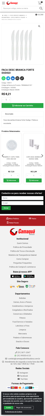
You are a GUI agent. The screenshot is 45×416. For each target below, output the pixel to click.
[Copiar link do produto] (22, 78)
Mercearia (22, 334)
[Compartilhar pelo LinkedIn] (13, 78)
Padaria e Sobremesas (22, 338)
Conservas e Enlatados (22, 314)
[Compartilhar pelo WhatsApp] (4, 78)
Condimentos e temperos (22, 306)
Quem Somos (22, 243)
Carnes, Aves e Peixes (22, 302)
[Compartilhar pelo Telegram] (8, 78)
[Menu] (3, 3)
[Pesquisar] (41, 8)
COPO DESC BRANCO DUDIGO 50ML (33, 158)
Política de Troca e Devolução (22, 251)
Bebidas (22, 298)
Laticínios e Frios (22, 326)
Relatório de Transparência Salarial (23, 255)
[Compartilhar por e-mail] (17, 78)
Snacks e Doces (22, 342)
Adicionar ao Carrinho (23, 105)
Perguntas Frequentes (22, 263)
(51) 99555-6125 (24, 356)
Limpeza (22, 330)
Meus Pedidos (14, 218)
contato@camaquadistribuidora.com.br (24, 359)
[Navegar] (3, 156)
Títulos (33, 218)
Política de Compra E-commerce (22, 267)
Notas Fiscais (14, 223)
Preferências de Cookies (13, 412)
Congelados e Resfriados (22, 310)
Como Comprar (22, 259)
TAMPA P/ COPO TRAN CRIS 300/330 (11, 158)
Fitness (22, 318)
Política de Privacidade (22, 247)
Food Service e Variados (22, 322)
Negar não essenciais (23, 407)
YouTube (24, 379)
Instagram (24, 373)
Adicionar (12, 180)
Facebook (24, 376)
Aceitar (8, 407)
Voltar (40, 15)
